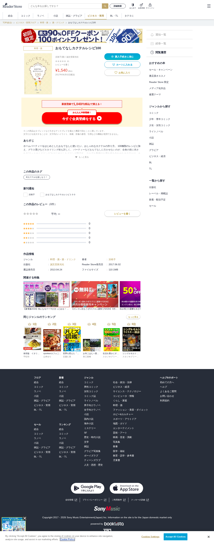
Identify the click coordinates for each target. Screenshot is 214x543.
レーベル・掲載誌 (158, 193)
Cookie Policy (67, 539)
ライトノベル (156, 131)
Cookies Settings (150, 536)
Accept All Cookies (175, 536)
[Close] (208, 536)
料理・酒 (44, 22)
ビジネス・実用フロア (26, 22)
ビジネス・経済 (157, 156)
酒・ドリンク (58, 22)
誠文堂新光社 (73, 57)
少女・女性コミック (159, 125)
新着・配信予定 (157, 199)
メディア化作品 (157, 88)
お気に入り (124, 72)
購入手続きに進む (124, 56)
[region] (107, 537)
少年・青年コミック (159, 119)
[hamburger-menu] (209, 6)
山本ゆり (47, 356)
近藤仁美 (67, 356)
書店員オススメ (157, 76)
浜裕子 (32, 194)
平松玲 (26, 356)
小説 (151, 137)
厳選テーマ (155, 94)
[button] (139, 500)
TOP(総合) (7, 22)
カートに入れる (124, 64)
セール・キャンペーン (161, 69)
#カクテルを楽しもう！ (36, 177)
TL (150, 168)
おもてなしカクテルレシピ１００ (60, 194)
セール (152, 205)
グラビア (153, 150)
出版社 (152, 187)
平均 (54, 213)
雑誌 (151, 143)
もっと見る (84, 157)
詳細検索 (118, 6)
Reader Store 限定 (159, 82)
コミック (153, 113)
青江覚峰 (87, 356)
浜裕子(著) (60, 57)
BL (150, 162)
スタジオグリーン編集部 (114, 356)
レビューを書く (62, 65)
